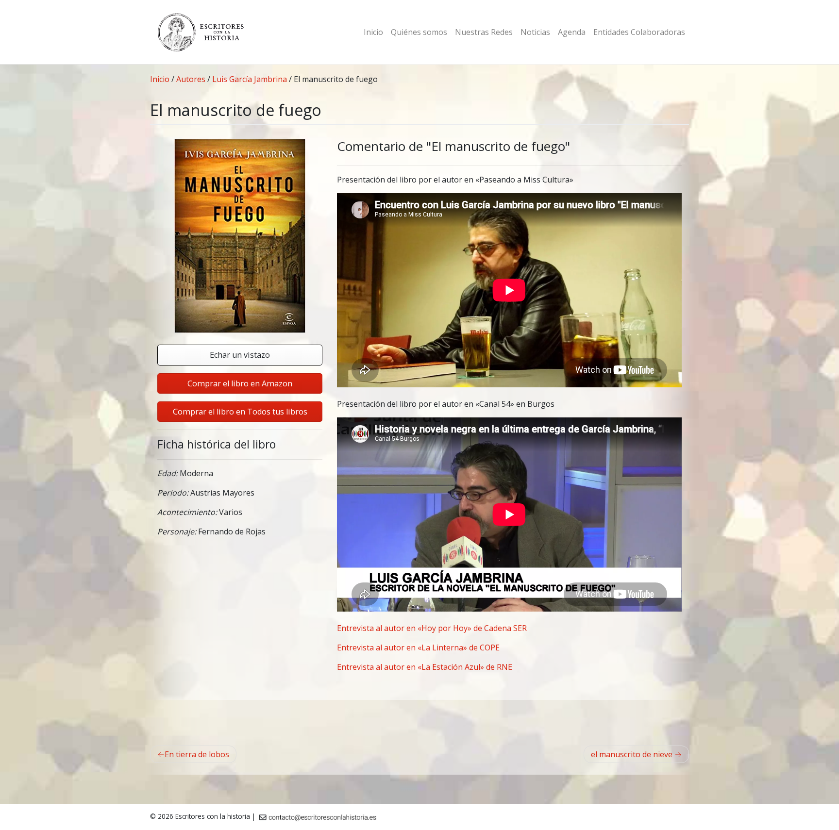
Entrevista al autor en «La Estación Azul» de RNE (424, 667)
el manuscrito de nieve (631, 754)
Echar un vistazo (240, 354)
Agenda (572, 32)
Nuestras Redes (484, 32)
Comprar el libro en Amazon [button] (239, 383)
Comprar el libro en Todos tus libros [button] (240, 411)
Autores (190, 79)
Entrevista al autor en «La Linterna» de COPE (418, 647)
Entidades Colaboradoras (639, 32)
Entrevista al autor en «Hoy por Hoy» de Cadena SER (432, 628)
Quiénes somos (419, 32)
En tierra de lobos (197, 754)
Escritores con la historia (212, 816)
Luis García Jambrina (249, 79)
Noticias (535, 32)
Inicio (373, 32)
